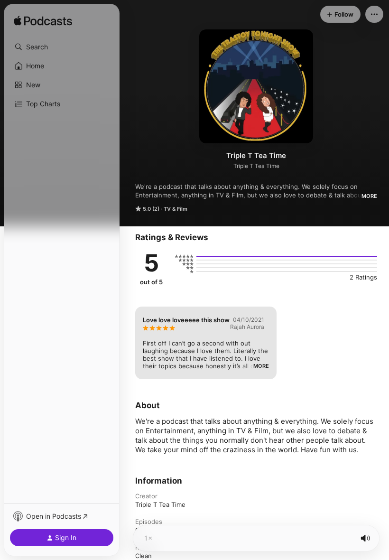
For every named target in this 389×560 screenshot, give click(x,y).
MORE (369, 196)
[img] (43, 21)
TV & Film (175, 208)
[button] (61, 47)
